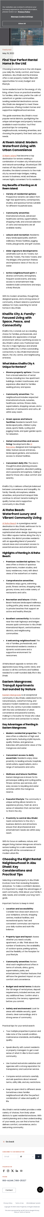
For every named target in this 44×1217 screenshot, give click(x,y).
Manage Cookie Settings (22, 17)
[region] (22, 14)
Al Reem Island (9, 155)
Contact (9, 1190)
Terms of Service (24, 1212)
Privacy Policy (8, 1203)
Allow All (22, 23)
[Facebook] (3, 1171)
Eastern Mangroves (11, 695)
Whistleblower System (33, 1203)
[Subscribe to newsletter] (38, 1156)
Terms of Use (19, 1203)
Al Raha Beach (9, 523)
